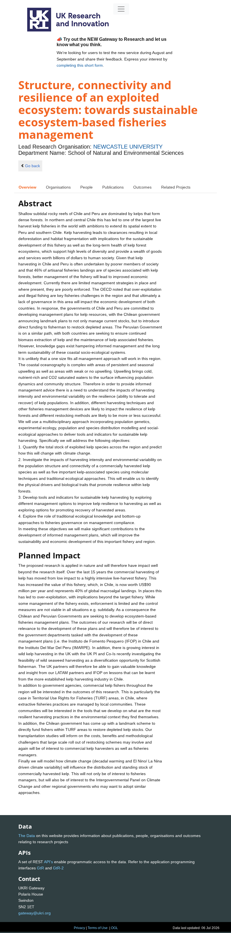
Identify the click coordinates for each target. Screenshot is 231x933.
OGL (114, 928)
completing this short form (80, 65)
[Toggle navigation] (121, 9)
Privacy (79, 928)
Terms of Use (98, 928)
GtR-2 (58, 868)
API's (48, 862)
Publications (113, 187)
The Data (26, 835)
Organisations (58, 187)
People (86, 187)
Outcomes (142, 187)
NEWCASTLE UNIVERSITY (128, 147)
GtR (40, 868)
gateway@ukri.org (34, 913)
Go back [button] (32, 166)
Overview (27, 187)
